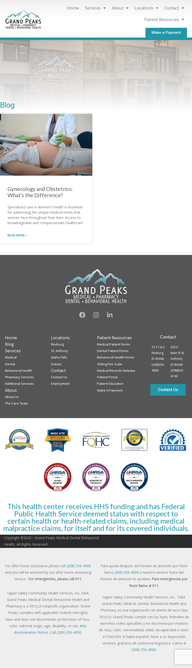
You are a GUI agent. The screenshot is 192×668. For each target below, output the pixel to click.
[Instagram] (96, 315)
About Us (12, 397)
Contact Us (59, 377)
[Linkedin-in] (110, 315)
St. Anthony (59, 351)
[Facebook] (82, 315)
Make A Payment (109, 390)
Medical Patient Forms (113, 344)
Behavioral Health (18, 370)
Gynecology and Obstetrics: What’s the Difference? (40, 192)
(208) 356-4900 (78, 565)
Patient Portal (107, 377)
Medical (11, 357)
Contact (168, 337)
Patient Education (110, 383)
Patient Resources (161, 19)
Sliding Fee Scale (109, 364)
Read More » (17, 235)
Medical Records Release (116, 370)
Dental (10, 364)
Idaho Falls (59, 357)
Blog (9, 344)
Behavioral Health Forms (115, 357)
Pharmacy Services (19, 377)
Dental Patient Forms (112, 351)
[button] (166, 33)
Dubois (56, 364)
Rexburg (57, 344)
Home (73, 8)
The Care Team (16, 403)
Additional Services (19, 383)
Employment (60, 383)
